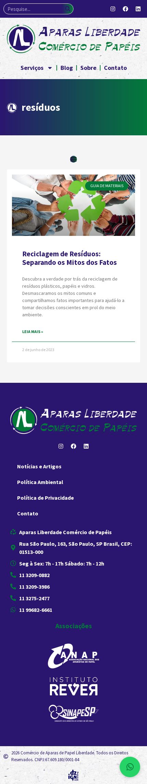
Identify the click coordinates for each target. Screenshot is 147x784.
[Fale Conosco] (130, 767)
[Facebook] (125, 8)
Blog (67, 68)
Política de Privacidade (45, 497)
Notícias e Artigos (39, 466)
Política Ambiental (40, 482)
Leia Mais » (32, 331)
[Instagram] (112, 8)
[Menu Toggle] (73, 159)
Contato (115, 68)
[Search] (67, 9)
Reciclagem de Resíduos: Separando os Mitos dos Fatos (69, 258)
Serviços (32, 68)
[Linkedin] (138, 8)
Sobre (88, 68)
